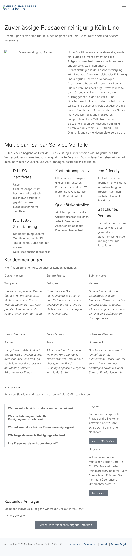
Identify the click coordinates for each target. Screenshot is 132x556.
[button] (45, 408)
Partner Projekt (119, 544)
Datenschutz (90, 544)
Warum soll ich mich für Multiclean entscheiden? (40, 408)
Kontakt (104, 544)
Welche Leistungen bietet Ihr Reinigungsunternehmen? (27, 418)
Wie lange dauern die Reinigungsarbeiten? (36, 435)
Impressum (75, 544)
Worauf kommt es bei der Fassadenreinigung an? (41, 427)
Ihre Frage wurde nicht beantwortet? (33, 443)
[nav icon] (123, 7)
